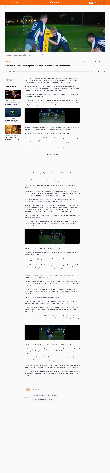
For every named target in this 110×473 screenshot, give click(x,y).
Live (90, 2)
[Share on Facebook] (84, 61)
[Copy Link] (103, 61)
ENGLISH (14, 2)
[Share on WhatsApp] (92, 61)
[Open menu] (6, 7)
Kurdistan (11, 7)
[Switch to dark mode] (99, 2)
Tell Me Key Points (52, 395)
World (31, 7)
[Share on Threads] (99, 61)
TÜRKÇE (12, 2)
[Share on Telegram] (95, 61)
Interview (43, 7)
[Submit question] (28, 389)
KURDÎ (17, 2)
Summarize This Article (38, 395)
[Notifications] (103, 2)
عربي (9, 2)
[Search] (95, 2)
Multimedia (55, 7)
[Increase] (98, 71)
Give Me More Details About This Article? (42, 399)
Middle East (18, 7)
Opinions (26, 7)
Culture (49, 7)
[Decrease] (94, 71)
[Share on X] (88, 61)
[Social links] (6, 2)
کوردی (19, 2)
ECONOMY (37, 7)
